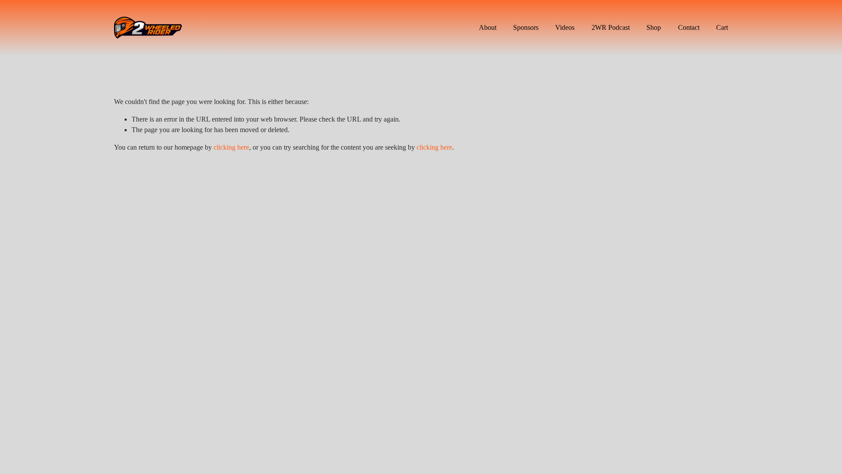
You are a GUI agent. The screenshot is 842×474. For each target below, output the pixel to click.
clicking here (231, 147)
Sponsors (526, 27)
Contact (688, 27)
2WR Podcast (611, 27)
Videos (564, 27)
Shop (653, 27)
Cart (722, 27)
